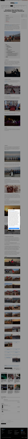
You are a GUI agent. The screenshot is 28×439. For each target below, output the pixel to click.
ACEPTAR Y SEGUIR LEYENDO (14, 228)
